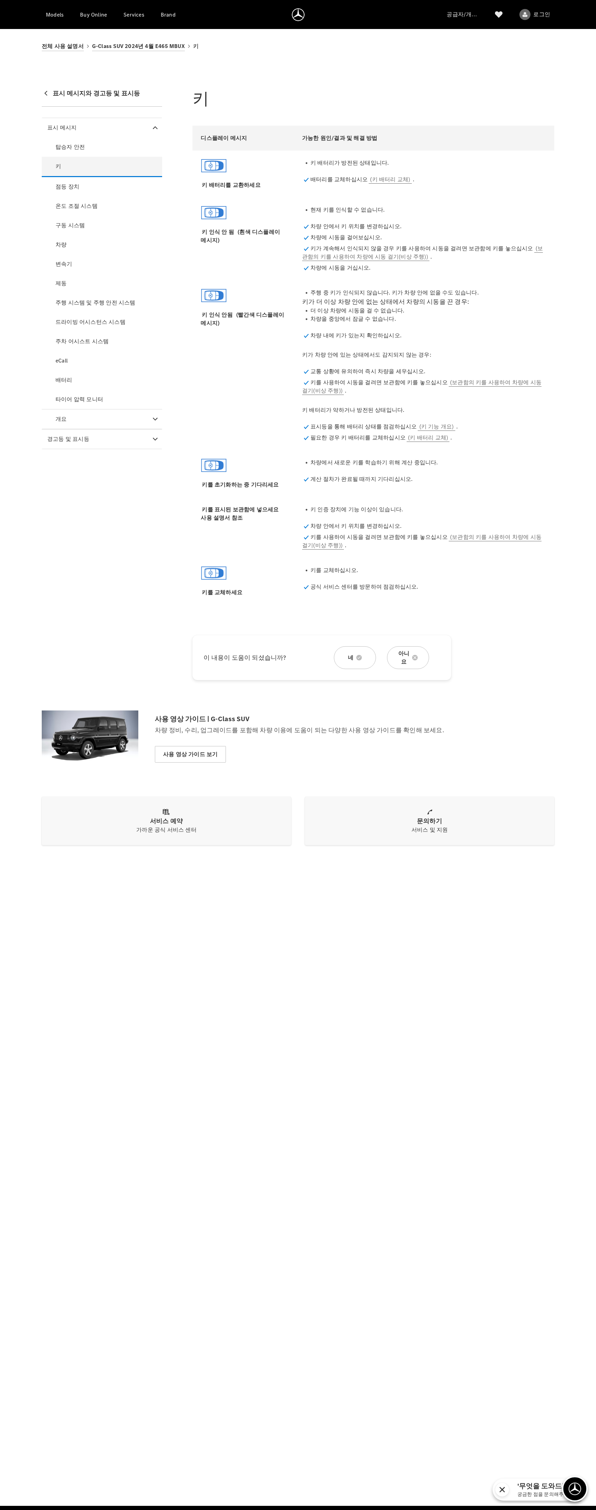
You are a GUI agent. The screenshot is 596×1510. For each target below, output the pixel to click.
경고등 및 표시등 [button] (68, 439)
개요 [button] (61, 419)
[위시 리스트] (498, 14)
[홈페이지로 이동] (298, 14)
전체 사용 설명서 (63, 46)
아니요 (403, 657)
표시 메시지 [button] (62, 127)
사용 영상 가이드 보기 (190, 754)
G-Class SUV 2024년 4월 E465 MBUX (138, 46)
